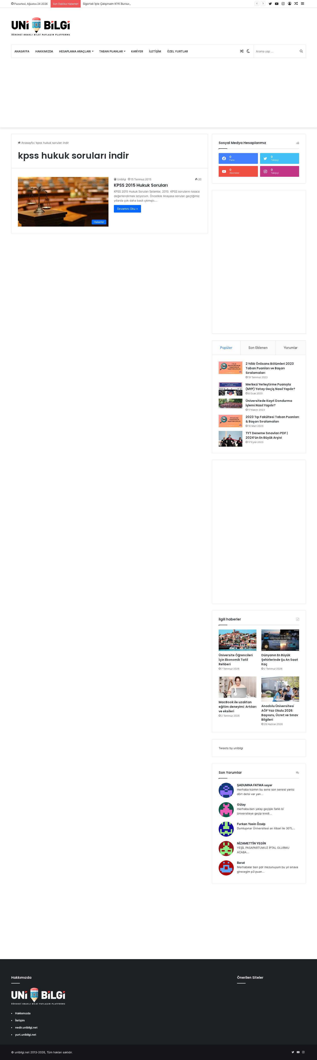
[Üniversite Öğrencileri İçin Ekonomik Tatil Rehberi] (238, 640)
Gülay (241, 804)
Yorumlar (291, 348)
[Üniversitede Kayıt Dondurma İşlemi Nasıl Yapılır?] (230, 404)
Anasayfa (21, 51)
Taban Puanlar (111, 51)
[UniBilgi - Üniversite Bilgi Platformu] (40, 26)
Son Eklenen (258, 348)
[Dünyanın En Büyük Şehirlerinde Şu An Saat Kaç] (280, 640)
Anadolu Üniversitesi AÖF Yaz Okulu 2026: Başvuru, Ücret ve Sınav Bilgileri (279, 713)
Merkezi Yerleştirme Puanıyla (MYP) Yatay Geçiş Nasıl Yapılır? (270, 386)
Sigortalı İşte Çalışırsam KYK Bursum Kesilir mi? (114, 3)
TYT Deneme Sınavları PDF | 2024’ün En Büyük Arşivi (267, 435)
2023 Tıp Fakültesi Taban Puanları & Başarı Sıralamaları (272, 419)
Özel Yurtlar (177, 51)
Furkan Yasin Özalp (251, 824)
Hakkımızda (44, 51)
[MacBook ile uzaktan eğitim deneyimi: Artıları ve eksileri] (238, 687)
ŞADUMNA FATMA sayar (254, 785)
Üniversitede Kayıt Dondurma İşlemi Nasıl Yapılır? (269, 403)
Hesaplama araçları (75, 51)
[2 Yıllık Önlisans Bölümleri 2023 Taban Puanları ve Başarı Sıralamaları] (230, 368)
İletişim (155, 51)
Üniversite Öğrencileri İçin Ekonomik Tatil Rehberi (236, 659)
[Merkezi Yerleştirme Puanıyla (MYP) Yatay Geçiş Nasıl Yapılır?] (230, 389)
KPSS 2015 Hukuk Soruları (141, 185)
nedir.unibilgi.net (26, 1027)
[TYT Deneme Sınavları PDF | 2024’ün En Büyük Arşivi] (230, 439)
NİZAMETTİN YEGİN (251, 843)
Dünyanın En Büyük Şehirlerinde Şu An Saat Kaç (279, 659)
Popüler (226, 348)
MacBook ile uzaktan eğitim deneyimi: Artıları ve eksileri (237, 706)
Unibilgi (121, 179)
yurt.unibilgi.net (25, 1034)
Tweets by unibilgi (231, 748)
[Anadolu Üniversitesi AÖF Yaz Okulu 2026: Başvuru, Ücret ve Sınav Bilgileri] (280, 689)
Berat (241, 862)
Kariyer (137, 51)
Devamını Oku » (127, 208)
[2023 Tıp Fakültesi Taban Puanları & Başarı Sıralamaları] (230, 421)
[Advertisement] (158, 93)
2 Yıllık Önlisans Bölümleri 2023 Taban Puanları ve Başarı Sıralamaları (270, 368)
